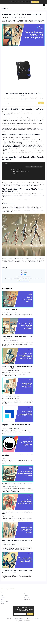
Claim (41, 103)
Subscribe (30, 613)
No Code (2, 597)
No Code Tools (27, 597)
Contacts (26, 595)
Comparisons (3, 593)
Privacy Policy (27, 599)
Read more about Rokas (23, 281)
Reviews (2, 599)
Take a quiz (35, 1)
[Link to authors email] (22, 274)
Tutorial (2, 603)
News (2, 595)
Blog (25, 593)
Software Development (5, 601)
